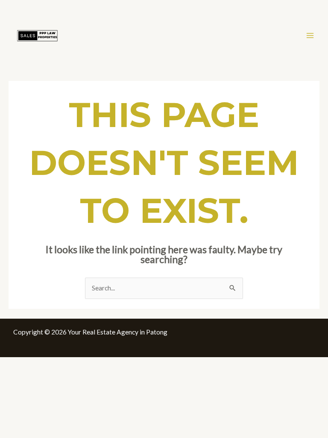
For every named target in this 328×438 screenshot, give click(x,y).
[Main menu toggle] (310, 35)
